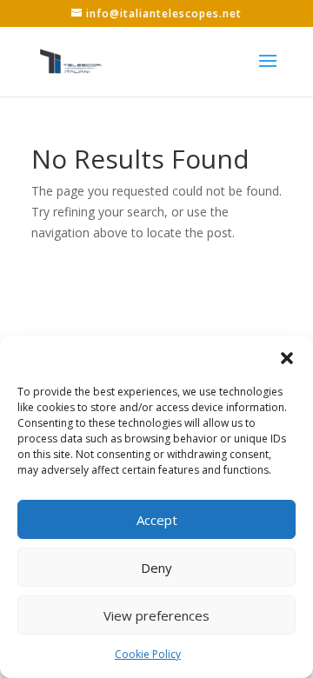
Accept (157, 519)
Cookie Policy (148, 654)
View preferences (156, 615)
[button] (287, 358)
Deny (156, 567)
